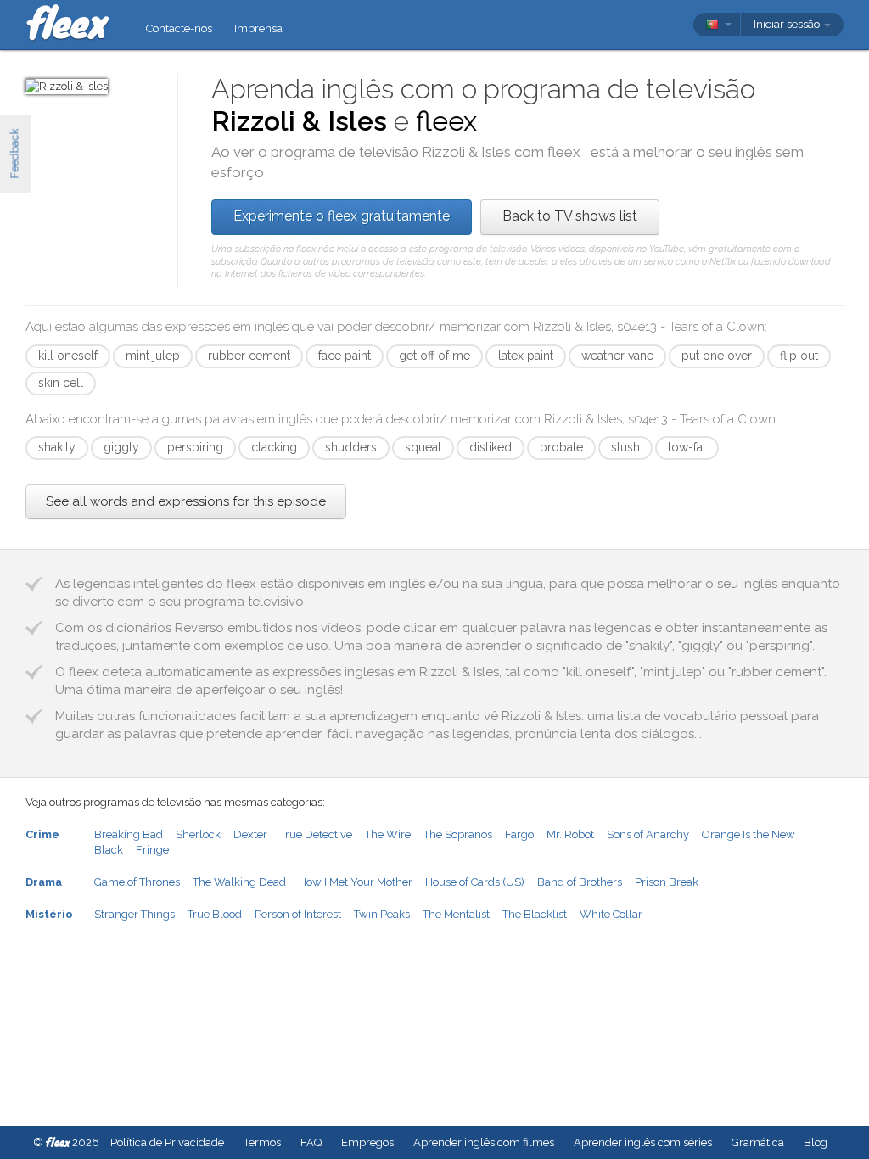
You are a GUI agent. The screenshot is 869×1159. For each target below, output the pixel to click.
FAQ (311, 1142)
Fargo (519, 834)
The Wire (388, 834)
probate (561, 447)
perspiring (195, 447)
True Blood (215, 914)
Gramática (758, 1142)
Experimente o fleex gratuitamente (341, 216)
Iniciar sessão (788, 24)
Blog (815, 1142)
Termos (262, 1142)
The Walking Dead (239, 882)
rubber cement (249, 355)
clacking (274, 447)
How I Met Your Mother (355, 882)
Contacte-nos (179, 28)
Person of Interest (298, 914)
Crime (42, 834)
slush (625, 447)
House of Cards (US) (474, 882)
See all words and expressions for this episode (186, 501)
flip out (799, 355)
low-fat (687, 447)
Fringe (152, 849)
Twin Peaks (382, 914)
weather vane (617, 355)
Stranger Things (134, 914)
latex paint (525, 355)
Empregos (367, 1142)
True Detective (316, 834)
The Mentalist (456, 914)
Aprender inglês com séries (643, 1142)
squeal (423, 447)
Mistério (49, 914)
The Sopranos (457, 834)
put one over (716, 355)
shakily (57, 447)
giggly (121, 447)
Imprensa (258, 28)
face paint (344, 355)
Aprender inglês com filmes (483, 1142)
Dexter (250, 834)
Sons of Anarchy (648, 834)
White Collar (611, 914)
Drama (43, 882)
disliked (490, 447)
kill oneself (68, 355)
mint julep (153, 355)
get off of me (434, 355)
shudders (351, 447)
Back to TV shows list (569, 216)
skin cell (60, 382)
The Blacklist (534, 914)
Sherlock (198, 834)
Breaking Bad (128, 834)
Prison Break (666, 882)
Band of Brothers (579, 882)
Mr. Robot (570, 834)
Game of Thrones (137, 882)
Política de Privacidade (167, 1142)
